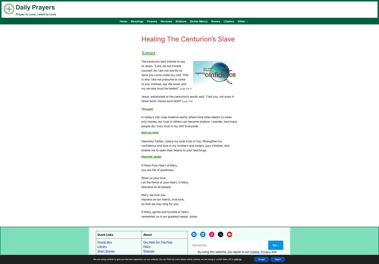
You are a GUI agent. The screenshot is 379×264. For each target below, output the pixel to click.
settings (237, 259)
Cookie (254, 252)
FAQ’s (146, 246)
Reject (278, 259)
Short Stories (106, 251)
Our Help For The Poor (157, 242)
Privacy (266, 252)
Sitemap (148, 251)
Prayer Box (104, 242)
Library (102, 246)
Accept (261, 259)
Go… (276, 245)
